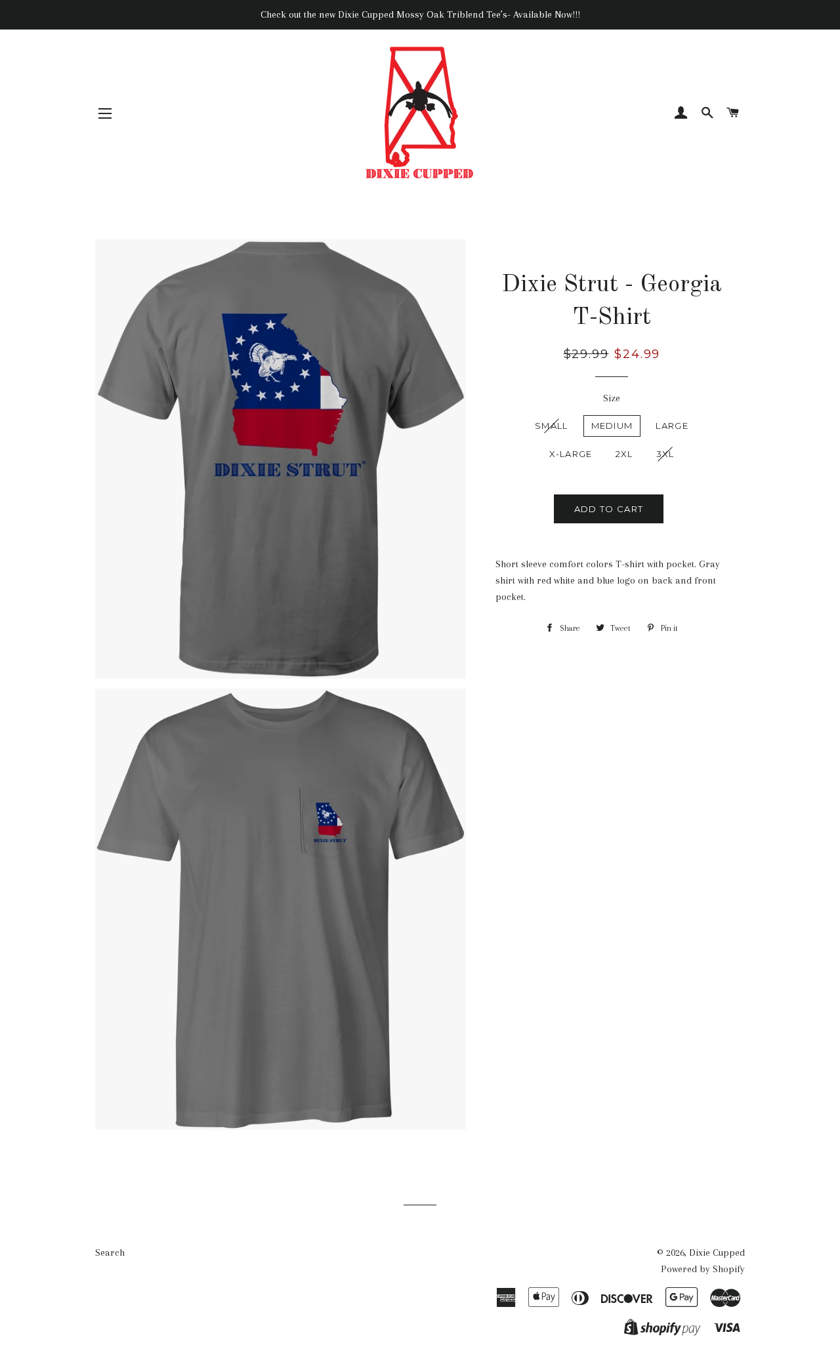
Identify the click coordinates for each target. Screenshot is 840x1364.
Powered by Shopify (703, 1269)
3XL (665, 454)
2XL (624, 454)
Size (611, 398)
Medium (612, 425)
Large (672, 425)
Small (551, 425)
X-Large (571, 454)
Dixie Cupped (717, 1252)
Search (110, 1252)
